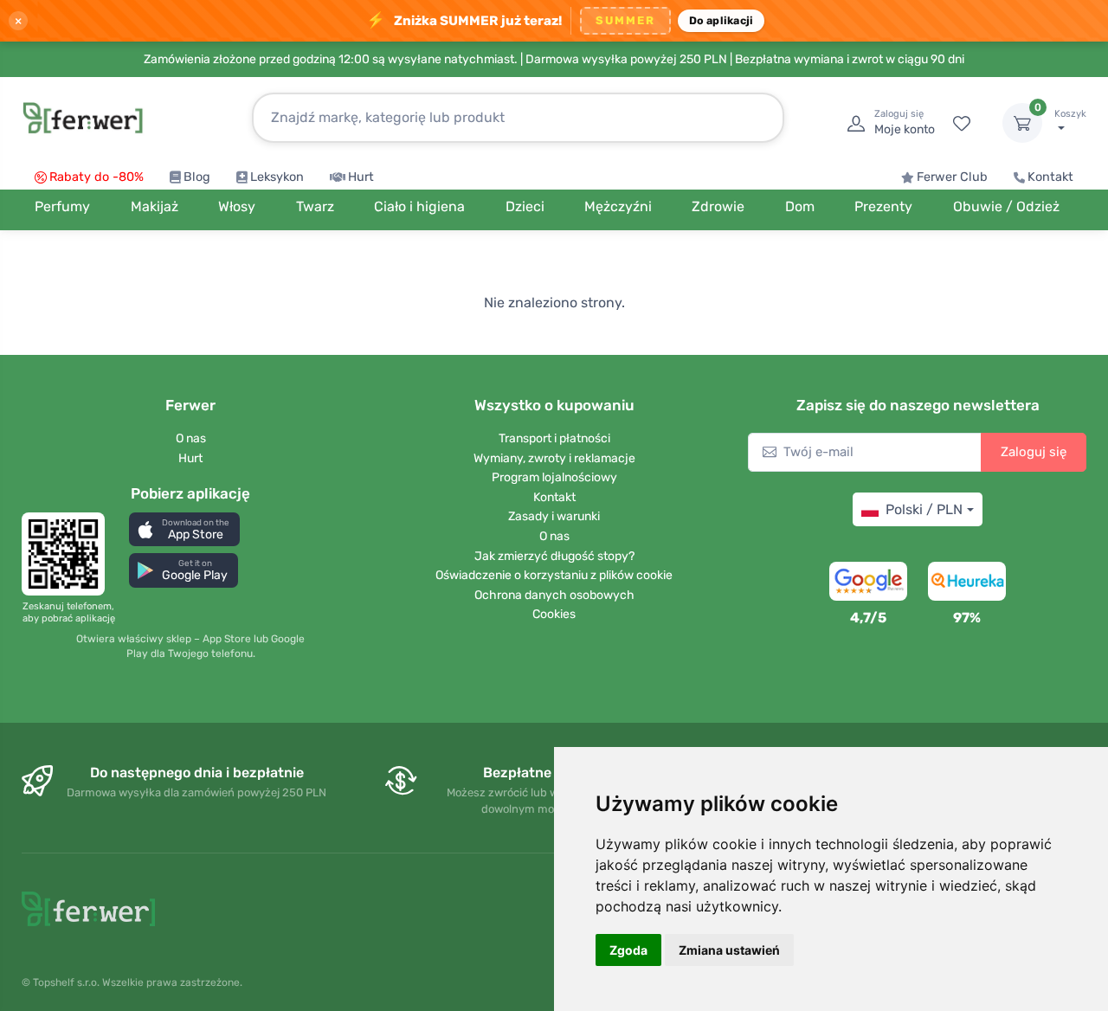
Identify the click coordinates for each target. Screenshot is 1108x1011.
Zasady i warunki (554, 516)
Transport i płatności (554, 438)
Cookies (554, 614)
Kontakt (1050, 177)
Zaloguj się (1033, 452)
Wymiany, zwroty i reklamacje (554, 458)
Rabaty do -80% (96, 177)
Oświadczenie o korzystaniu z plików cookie (554, 575)
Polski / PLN (924, 509)
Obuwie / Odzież (1006, 206)
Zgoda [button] (628, 950)
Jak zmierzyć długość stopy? (554, 556)
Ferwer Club (952, 177)
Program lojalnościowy (554, 477)
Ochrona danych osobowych (554, 595)
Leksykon (277, 177)
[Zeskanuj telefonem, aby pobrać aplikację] (68, 554)
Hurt (361, 177)
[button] (184, 529)
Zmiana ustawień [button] (729, 950)
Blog (197, 177)
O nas (191, 438)
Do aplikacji (721, 20)
